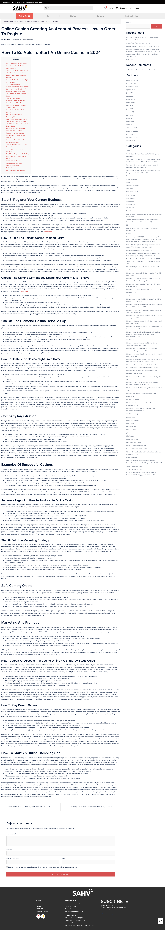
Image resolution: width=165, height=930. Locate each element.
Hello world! (151, 70)
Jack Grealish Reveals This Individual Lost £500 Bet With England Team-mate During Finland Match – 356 (144, 261)
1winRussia (130, 201)
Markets (9, 168)
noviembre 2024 (132, 80)
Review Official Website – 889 (136, 449)
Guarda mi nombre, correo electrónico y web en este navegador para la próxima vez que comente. (42, 867)
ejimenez (7, 39)
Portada (6, 21)
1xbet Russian (131, 211)
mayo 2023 (130, 112)
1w (127, 176)
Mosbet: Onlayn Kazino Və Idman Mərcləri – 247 (142, 267)
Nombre (9, 849)
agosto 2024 (130, 90)
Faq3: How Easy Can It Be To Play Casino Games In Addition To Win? (17, 156)
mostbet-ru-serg (132, 414)
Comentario (11, 834)
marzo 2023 (130, 118)
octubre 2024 (131, 83)
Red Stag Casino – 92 (133, 442)
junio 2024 (130, 96)
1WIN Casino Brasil (132, 185)
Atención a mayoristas (73, 904)
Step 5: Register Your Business (16, 63)
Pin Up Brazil (130, 423)
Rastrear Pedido (131, 16)
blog (127, 225)
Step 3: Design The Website (15, 170)
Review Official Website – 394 (136, 445)
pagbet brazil (131, 417)
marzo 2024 (130, 99)
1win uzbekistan (131, 198)
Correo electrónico (13, 858)
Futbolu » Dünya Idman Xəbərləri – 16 (139, 250)
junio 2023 (129, 109)
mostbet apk (130, 270)
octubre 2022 (131, 134)
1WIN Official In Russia (134, 192)
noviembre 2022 (132, 131)
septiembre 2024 (132, 86)
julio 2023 (129, 105)
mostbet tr (130, 396)
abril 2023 (129, 115)
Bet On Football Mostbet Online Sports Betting (142, 46)
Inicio (47, 16)
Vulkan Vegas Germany (134, 469)
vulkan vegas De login (134, 466)
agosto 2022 (130, 140)
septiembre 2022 (132, 137)
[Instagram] (38, 916)
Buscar (128, 22)
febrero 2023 (130, 121)
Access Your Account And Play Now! (138, 43)
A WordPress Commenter (135, 70)
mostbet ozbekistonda (134, 373)
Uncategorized (28, 39)
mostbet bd (48, 232)
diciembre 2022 (131, 128)
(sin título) (129, 59)
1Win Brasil (130, 182)
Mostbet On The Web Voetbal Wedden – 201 (141, 370)
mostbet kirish (131, 340)
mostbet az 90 (131, 293)
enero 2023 (130, 125)
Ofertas (73, 16)
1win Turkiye (130, 195)
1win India (129, 189)
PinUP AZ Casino (132, 439)
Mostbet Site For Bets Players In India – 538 (141, 393)
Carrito (111, 8)
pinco (128, 433)
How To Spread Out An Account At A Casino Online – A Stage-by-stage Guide (17, 105)
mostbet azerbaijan (133, 296)
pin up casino (131, 426)
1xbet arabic (130, 204)
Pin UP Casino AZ (132, 429)
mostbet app (23, 291)
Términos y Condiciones (74, 911)
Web (63, 858)
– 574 (128, 151)
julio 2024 (129, 93)
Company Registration (14, 84)
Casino (128, 234)
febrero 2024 (130, 102)
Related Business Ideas (14, 163)
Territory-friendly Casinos (15, 133)
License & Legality (12, 165)
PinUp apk (130, 436)
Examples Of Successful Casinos (17, 87)
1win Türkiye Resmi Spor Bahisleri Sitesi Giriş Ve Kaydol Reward (91, 807)
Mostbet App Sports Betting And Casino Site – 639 (143, 289)
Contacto (100, 16)
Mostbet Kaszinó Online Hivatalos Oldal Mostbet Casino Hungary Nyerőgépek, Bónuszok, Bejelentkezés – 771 (143, 334)
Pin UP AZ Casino (132, 420)
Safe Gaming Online (13, 98)
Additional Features (13, 161)
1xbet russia (130, 208)
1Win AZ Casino (131, 179)
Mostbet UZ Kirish (132, 400)
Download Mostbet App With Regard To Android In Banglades (29, 807)
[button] (160, 921)
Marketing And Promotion (15, 100)
